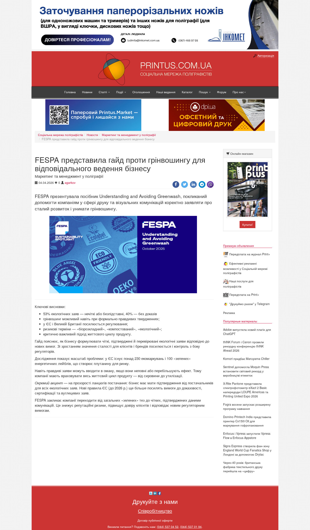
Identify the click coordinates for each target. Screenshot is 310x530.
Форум (221, 92)
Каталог (187, 92)
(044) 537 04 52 (167, 527)
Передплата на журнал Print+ (249, 254)
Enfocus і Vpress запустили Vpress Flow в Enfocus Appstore (246, 435)
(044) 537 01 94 (191, 527)
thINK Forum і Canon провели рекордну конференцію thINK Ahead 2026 (243, 346)
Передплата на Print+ (243, 294)
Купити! (247, 224)
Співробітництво (155, 510)
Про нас (238, 92)
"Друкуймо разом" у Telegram (249, 304)
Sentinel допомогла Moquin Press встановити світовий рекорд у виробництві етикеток (246, 371)
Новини (87, 92)
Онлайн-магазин (241, 153)
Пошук (204, 92)
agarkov (70, 182)
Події (120, 92)
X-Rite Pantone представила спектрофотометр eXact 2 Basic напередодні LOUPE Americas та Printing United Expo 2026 (245, 389)
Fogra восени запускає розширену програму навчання (247, 406)
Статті (103, 92)
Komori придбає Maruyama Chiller (246, 358)
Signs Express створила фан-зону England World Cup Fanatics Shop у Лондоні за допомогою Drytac (247, 450)
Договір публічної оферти (155, 520)
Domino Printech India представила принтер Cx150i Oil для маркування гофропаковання (247, 421)
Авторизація (265, 55)
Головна (70, 92)
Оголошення (141, 92)
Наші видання (165, 92)
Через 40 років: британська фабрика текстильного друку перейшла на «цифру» (243, 466)
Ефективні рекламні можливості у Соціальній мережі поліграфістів (245, 268)
